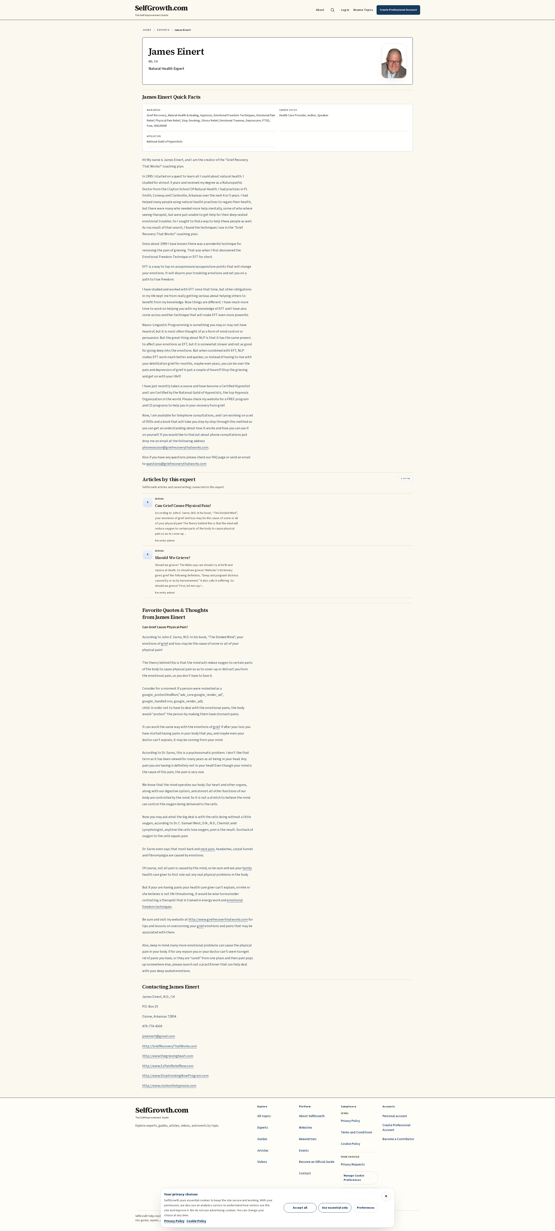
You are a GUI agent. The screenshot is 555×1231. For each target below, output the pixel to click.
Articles (262, 1150)
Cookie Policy (350, 1144)
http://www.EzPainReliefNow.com (167, 1066)
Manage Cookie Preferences (354, 1178)
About (320, 10)
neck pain (207, 849)
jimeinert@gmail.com (158, 1036)
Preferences (365, 1207)
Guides (262, 1139)
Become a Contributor (398, 1139)
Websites (305, 1127)
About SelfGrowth (312, 1116)
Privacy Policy (350, 1121)
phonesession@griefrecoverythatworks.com (175, 447)
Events (304, 1150)
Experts (163, 30)
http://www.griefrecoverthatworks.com (218, 919)
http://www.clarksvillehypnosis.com (169, 1085)
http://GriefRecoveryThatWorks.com (169, 1046)
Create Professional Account (396, 1127)
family (247, 868)
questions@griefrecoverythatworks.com (176, 463)
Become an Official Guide (316, 1162)
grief (164, 643)
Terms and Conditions (356, 1132)
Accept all (300, 1207)
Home (147, 30)
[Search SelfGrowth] (332, 10)
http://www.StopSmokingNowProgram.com (175, 1075)
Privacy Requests (353, 1164)
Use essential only (335, 1207)
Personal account (394, 1116)
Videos (262, 1162)
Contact (305, 1173)
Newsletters (308, 1139)
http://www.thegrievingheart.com (167, 1056)
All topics (264, 1116)
